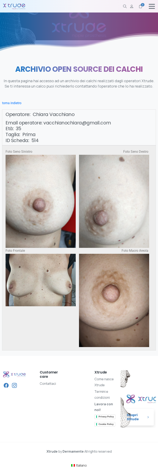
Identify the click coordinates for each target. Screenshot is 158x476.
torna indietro (11, 103)
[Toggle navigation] (152, 6)
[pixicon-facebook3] (6, 385)
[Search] (125, 6)
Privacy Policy (106, 416)
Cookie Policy (106, 424)
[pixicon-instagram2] (14, 385)
